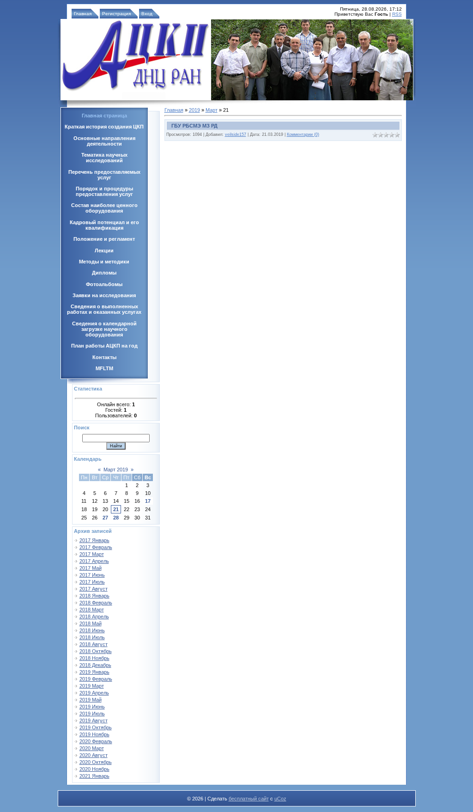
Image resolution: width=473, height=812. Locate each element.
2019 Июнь (92, 706)
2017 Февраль (95, 547)
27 (105, 517)
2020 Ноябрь (94, 769)
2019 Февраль (95, 679)
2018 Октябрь (95, 651)
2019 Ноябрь (94, 734)
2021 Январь (94, 776)
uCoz (280, 798)
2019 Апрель (94, 693)
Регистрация (116, 13)
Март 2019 (115, 469)
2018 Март (91, 609)
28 (116, 517)
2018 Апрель (94, 616)
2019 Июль (92, 713)
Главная (82, 13)
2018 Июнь (92, 630)
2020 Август (93, 755)
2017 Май (90, 568)
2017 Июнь (92, 575)
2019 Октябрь (95, 727)
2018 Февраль (95, 602)
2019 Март (91, 686)
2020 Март (91, 748)
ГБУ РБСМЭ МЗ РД (194, 125)
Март (212, 110)
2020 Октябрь (95, 762)
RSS (397, 14)
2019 (194, 110)
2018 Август (93, 644)
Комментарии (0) (303, 134)
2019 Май (90, 699)
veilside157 (235, 134)
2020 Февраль (95, 741)
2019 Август (93, 720)
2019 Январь (94, 672)
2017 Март (91, 554)
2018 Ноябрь (94, 658)
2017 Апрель (94, 561)
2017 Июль (92, 582)
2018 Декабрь (95, 665)
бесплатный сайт (249, 798)
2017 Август (93, 589)
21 (116, 509)
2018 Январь (94, 595)
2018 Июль (92, 637)
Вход (146, 13)
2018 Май (90, 623)
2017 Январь (94, 540)
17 (148, 501)
